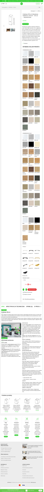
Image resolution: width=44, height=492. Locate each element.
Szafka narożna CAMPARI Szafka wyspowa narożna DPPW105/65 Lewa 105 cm (27, 408)
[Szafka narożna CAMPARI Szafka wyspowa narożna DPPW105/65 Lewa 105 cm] (27, 400)
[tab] (2, 306)
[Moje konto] (6, 4)
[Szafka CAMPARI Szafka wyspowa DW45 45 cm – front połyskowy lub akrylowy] (6, 400)
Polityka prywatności (5, 467)
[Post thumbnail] (24, 447)
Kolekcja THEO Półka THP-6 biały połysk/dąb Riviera (31, 490)
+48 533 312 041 (7, 449)
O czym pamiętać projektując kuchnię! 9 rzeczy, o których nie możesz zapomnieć (34, 446)
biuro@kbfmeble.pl (6, 451)
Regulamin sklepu (4, 469)
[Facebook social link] (2, 1)
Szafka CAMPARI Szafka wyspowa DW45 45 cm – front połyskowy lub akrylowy (6, 408)
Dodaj (40, 490)
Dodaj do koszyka (32, 289)
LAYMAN (10, 7)
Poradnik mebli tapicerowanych (28, 477)
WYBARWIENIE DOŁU (27, 133)
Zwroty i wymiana (4, 473)
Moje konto (24, 465)
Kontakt (2, 465)
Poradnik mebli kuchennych (27, 475)
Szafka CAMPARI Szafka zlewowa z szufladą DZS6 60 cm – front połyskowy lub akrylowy (17, 408)
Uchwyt (24, 246)
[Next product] (40, 7)
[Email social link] (38, 11)
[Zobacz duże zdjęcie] (4, 26)
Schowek (24, 469)
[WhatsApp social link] (41, 11)
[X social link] (37, 11)
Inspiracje (24, 473)
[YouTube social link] (6, 1)
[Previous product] (38, 7)
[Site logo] (21, 3)
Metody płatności (4, 471)
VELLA (14, 7)
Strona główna (4, 7)
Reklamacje (3, 475)
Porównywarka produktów (27, 467)
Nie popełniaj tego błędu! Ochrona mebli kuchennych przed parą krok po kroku (34, 452)
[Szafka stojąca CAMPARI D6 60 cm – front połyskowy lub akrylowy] (37, 400)
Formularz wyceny (25, 471)
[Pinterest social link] (39, 11)
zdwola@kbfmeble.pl (7, 460)
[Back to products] (39, 7)
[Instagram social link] (4, 1)
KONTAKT (37, 3)
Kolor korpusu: (26, 216)
